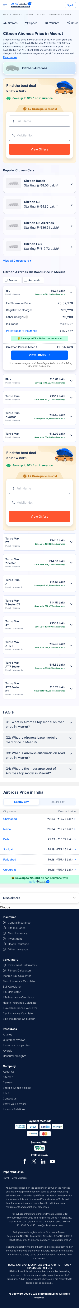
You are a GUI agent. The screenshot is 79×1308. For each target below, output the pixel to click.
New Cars (17, 14)
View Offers (37, 355)
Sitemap (8, 1077)
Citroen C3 (32, 202)
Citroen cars (21, 260)
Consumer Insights (14, 1056)
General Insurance (19, 922)
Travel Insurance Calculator (20, 1008)
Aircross (41, 14)
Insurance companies (16, 1045)
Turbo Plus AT (12, 581)
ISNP (6, 1093)
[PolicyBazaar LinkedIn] (43, 1161)
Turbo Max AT (12, 623)
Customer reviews (14, 1039)
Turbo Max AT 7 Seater (12, 664)
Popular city (57, 801)
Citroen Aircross (34, 68)
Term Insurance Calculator (19, 981)
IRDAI (6, 1177)
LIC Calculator (12, 992)
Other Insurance (18, 949)
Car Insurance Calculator (18, 1013)
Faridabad (9, 859)
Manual (13, 280)
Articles (7, 1034)
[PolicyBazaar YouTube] (52, 1161)
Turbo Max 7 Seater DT (12, 602)
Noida (7, 829)
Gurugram (9, 869)
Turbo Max (12, 433)
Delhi (6, 839)
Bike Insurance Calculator (19, 1018)
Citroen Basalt (34, 181)
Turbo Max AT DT (12, 643)
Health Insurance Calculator (20, 1002)
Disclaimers (11, 898)
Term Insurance (17, 933)
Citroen (29, 14)
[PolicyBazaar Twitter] (34, 1161)
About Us (8, 1071)
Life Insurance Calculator (18, 997)
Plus (8, 379)
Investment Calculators (22, 965)
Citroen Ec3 (33, 244)
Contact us (9, 1098)
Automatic (34, 280)
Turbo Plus (12, 396)
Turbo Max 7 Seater (12, 561)
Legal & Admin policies (17, 1087)
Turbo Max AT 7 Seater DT (12, 687)
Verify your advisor (14, 1103)
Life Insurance (17, 927)
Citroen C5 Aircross (39, 223)
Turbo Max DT (12, 540)
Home (5, 14)
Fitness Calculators (19, 970)
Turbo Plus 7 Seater (12, 414)
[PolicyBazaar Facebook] (24, 1161)
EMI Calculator (12, 986)
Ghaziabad (10, 818)
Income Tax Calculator (17, 975)
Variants (54, 23)
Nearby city (21, 801)
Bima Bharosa (19, 1177)
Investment (15, 938)
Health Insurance (18, 944)
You (7, 290)
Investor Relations (14, 1109)
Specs (33, 23)
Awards (7, 1050)
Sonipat (8, 849)
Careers (8, 1082)
